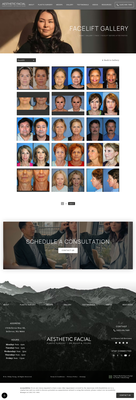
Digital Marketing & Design (123, 376)
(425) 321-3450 (34, 392)
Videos (95, 5)
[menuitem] (113, 355)
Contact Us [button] (125, 395)
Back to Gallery (111, 60)
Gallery (69, 5)
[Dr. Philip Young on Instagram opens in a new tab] (113, 355)
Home (81, 35)
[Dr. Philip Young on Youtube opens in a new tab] (125, 355)
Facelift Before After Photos (114, 35)
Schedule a (68, 241)
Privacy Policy (72, 377)
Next (71, 203)
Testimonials (83, 5)
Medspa (59, 5)
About (31, 5)
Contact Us (68, 250)
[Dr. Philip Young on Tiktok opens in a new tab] (129, 355)
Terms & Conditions (57, 377)
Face (97, 35)
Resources (106, 5)
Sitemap (83, 377)
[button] (4, 395)
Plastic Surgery (45, 5)
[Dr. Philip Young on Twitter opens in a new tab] (121, 355)
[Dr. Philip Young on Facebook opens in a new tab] (117, 355)
